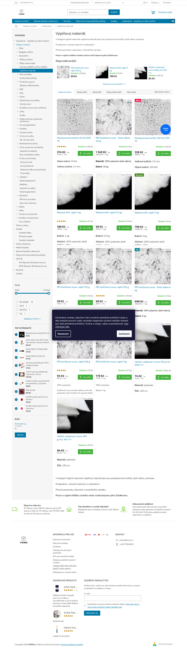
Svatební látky (25, 232)
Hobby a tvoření (23, 44)
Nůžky (21, 206)
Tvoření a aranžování (28, 214)
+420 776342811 (126, 544)
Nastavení (63, 333)
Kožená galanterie (28, 192)
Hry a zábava (24, 221)
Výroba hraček (26, 132)
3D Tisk (19, 258)
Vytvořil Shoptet (165, 644)
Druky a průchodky (28, 158)
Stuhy (22, 96)
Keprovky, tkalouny (28, 203)
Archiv (20, 435)
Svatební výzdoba (26, 240)
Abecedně (131, 92)
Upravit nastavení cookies (72, 644)
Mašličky (23, 184)
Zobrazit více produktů (112, 84)
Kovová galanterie (28, 125)
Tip (22, 313)
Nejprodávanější (114, 92)
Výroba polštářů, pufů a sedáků (33, 67)
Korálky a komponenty (28, 218)
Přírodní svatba (25, 236)
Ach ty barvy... (21, 424)
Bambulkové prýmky (29, 143)
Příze (21, 48)
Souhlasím (124, 333)
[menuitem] (21, 21)
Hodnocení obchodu (79, 3)
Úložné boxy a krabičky (30, 100)
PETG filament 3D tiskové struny (33, 266)
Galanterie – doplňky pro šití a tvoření (32, 41)
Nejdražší (97, 92)
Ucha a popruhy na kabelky (31, 147)
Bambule (24, 195)
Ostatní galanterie (27, 180)
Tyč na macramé (27, 140)
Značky (19, 273)
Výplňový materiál (28, 70)
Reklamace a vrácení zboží (64, 572)
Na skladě (26, 302)
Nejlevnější (82, 92)
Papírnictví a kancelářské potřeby (30, 255)
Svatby (19, 229)
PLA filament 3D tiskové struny (32, 262)
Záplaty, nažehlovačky (29, 85)
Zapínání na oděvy (27, 188)
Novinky (19, 270)
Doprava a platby (103, 3)
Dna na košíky (26, 74)
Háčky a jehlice (26, 59)
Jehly (22, 111)
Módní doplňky (22, 247)
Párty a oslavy (22, 225)
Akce (23, 305)
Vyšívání (23, 177)
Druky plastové (26, 166)
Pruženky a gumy (27, 82)
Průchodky (25, 173)
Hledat (114, 12)
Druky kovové (26, 162)
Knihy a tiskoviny (23, 244)
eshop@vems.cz (126, 540)
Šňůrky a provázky (28, 199)
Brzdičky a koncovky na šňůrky (33, 107)
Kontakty (57, 546)
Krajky (22, 115)
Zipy (21, 93)
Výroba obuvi (25, 104)
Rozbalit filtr (31, 319)
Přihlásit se (92, 613)
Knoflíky (23, 128)
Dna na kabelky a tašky (30, 154)
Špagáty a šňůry (26, 52)
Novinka (25, 309)
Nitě (21, 89)
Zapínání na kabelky (28, 151)
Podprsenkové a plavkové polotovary (31, 120)
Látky (21, 210)
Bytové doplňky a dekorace (28, 251)
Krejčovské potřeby (28, 78)
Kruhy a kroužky (27, 136)
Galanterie (23, 55)
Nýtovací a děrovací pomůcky (33, 169)
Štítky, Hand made (27, 63)
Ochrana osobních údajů (63, 556)
